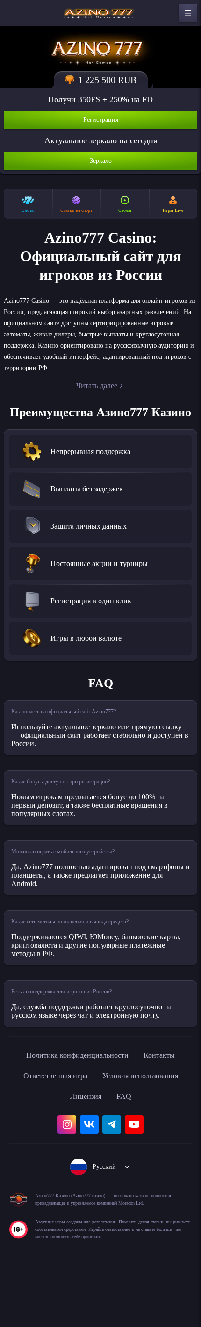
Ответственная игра (49, 1125)
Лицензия (85, 1145)
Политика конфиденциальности (75, 1104)
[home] (100, 13)
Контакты (168, 1104)
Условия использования (145, 1125)
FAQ (126, 1145)
